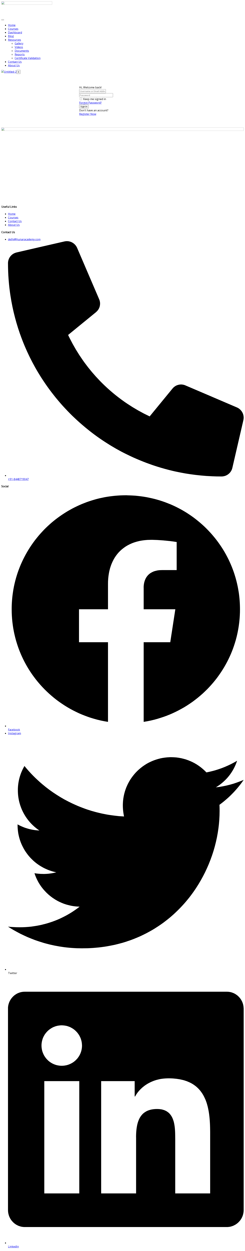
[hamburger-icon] (2, 19)
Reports (20, 54)
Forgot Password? (90, 103)
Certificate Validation (27, 58)
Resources (14, 40)
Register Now (87, 114)
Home (12, 25)
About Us (14, 65)
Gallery (19, 43)
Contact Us (15, 62)
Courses (13, 29)
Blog (11, 36)
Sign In (83, 106)
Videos (19, 47)
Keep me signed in (94, 99)
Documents (22, 51)
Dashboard (15, 32)
